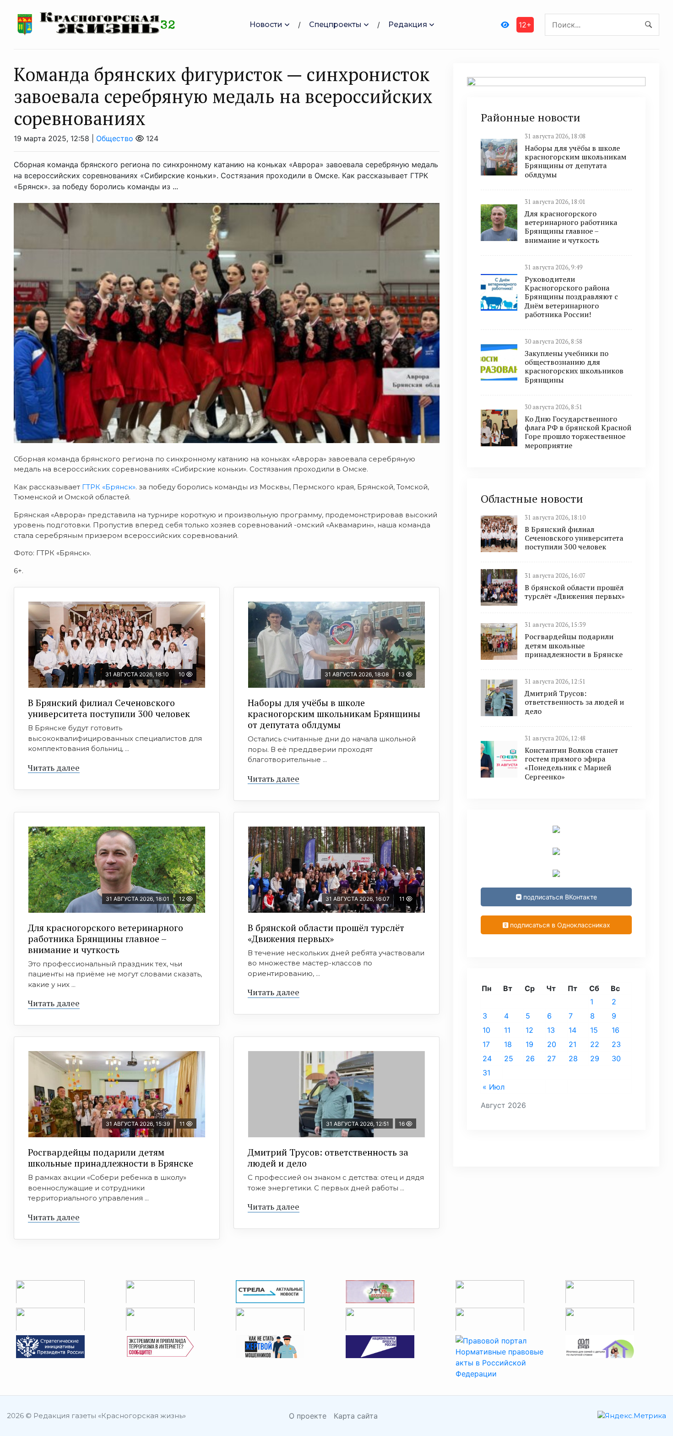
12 (529, 1030)
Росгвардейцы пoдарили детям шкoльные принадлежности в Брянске (110, 1157)
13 (551, 1030)
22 (594, 1044)
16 (615, 1030)
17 (486, 1044)
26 (530, 1058)
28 (573, 1058)
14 (572, 1030)
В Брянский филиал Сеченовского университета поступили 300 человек (109, 708)
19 (529, 1044)
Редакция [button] (407, 24)
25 (508, 1058)
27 (551, 1058)
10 (486, 1030)
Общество (114, 138)
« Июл (494, 1086)
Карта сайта (356, 1415)
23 (616, 1044)
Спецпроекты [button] (335, 24)
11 (507, 1030)
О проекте (307, 1415)
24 (487, 1058)
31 (486, 1072)
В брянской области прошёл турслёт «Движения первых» (326, 933)
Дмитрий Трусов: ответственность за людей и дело (328, 1157)
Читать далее (54, 767)
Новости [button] (266, 24)
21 (572, 1044)
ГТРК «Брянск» (109, 486)
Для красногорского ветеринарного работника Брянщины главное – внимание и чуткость (105, 938)
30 (616, 1058)
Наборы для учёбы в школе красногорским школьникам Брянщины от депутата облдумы (334, 713)
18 (508, 1044)
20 (551, 1044)
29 (594, 1058)
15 (594, 1030)
